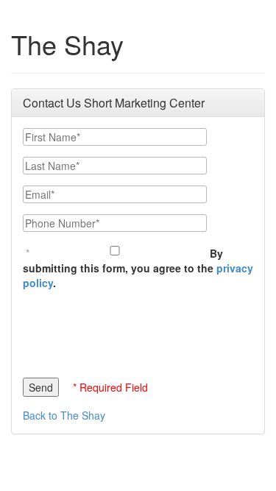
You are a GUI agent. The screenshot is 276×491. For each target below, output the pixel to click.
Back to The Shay (64, 415)
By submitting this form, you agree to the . (138, 268)
